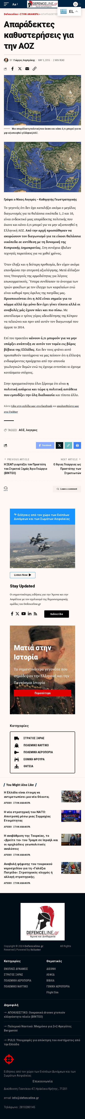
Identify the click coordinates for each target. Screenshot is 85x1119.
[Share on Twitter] (19, 68)
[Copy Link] (34, 68)
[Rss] (35, 613)
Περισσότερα (43, 693)
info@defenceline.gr (25, 1097)
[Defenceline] (42, 4)
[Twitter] (17, 613)
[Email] (27, 68)
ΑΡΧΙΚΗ (8, 803)
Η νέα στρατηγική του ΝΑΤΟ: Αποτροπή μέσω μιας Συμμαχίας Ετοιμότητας (27, 816)
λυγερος (31, 430)
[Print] (77, 445)
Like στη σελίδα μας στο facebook (31, 406)
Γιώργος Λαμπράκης (24, 60)
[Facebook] (12, 613)
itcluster (35, 949)
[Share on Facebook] (12, 68)
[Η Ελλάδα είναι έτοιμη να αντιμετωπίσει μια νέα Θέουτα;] (71, 796)
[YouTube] (23, 613)
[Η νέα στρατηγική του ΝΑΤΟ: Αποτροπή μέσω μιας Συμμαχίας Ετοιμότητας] (71, 816)
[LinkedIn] (29, 613)
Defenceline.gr (34, 946)
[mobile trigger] (7, 4)
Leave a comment (68, 489)
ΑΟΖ (22, 430)
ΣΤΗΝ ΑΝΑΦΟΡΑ (21, 803)
